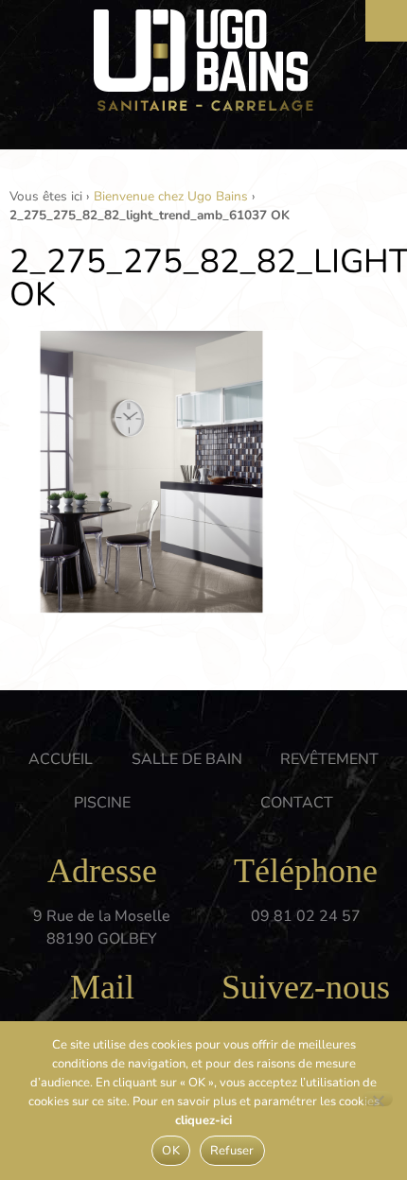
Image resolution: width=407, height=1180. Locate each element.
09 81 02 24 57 (306, 916)
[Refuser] (378, 1098)
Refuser (232, 1150)
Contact (296, 802)
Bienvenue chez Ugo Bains (171, 196)
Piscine (102, 802)
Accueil (60, 759)
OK (171, 1150)
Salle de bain (187, 759)
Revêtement (329, 759)
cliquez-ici (203, 1120)
